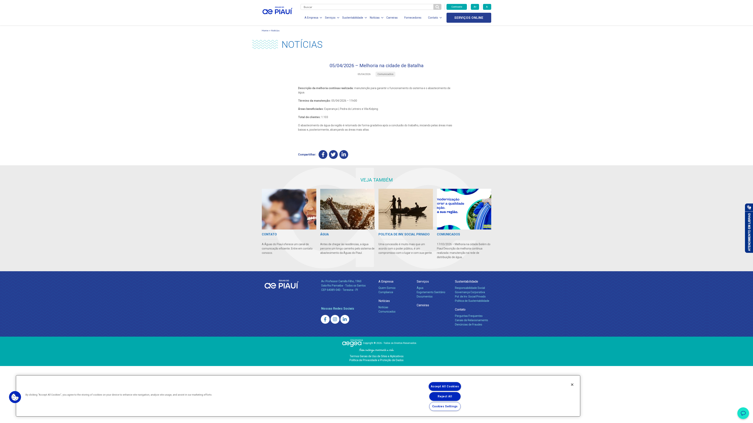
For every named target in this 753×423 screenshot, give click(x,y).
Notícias (275, 30)
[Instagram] (335, 319)
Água (420, 287)
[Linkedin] (343, 154)
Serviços (423, 281)
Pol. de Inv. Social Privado (470, 296)
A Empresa (385, 281)
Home (265, 30)
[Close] (572, 384)
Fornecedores (412, 17)
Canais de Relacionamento (471, 320)
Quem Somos (387, 287)
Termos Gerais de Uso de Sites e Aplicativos (377, 356)
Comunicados (387, 311)
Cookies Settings (445, 406)
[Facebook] (323, 154)
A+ (475, 6)
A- (487, 6)
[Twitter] (333, 154)
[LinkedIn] (344, 319)
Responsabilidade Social (470, 287)
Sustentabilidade (466, 281)
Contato (460, 309)
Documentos (425, 296)
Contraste (456, 6)
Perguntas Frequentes (469, 315)
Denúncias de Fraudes (468, 324)
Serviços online (468, 18)
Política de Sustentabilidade (472, 300)
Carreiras (392, 17)
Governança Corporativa (470, 292)
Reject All (445, 396)
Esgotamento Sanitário (431, 292)
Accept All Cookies (445, 386)
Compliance (385, 292)
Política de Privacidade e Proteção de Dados (376, 360)
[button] (15, 397)
